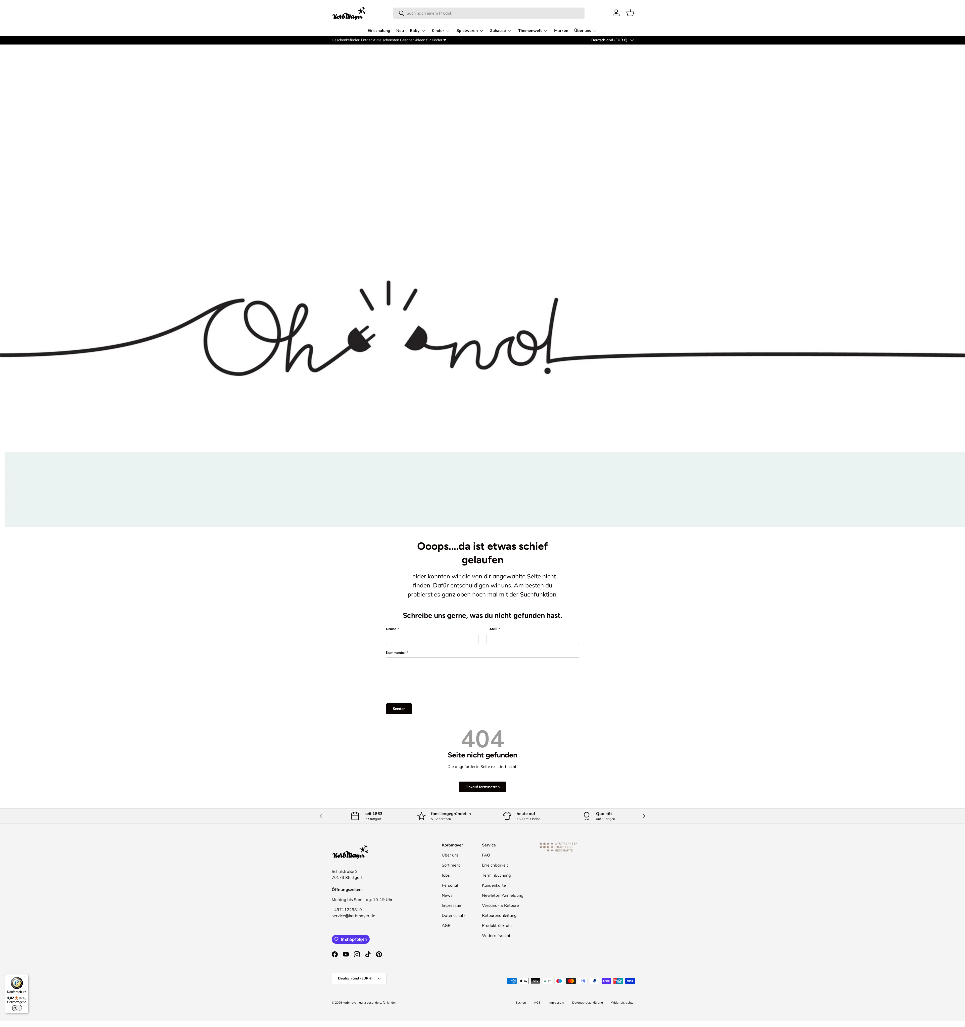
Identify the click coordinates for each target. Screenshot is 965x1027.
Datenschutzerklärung (587, 1002)
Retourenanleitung (499, 915)
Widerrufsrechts (622, 1002)
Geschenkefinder (345, 40)
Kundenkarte (494, 885)
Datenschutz (453, 915)
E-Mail (492, 629)
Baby (414, 30)
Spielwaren (467, 30)
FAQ (486, 855)
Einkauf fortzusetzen (482, 787)
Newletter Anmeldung (502, 895)
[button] (630, 12)
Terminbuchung (496, 875)
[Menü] (25, 977)
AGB (446, 925)
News (447, 895)
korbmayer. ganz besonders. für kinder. (370, 1002)
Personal (450, 885)
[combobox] (489, 13)
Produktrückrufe (497, 925)
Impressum (452, 905)
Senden (399, 708)
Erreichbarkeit (495, 865)
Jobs (446, 875)
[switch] (17, 1008)
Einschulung (379, 30)
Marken (561, 30)
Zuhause (498, 30)
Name (391, 629)
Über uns (582, 30)
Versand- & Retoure (500, 905)
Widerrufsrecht (496, 935)
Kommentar (396, 652)
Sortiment (451, 865)
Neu (400, 30)
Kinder (438, 30)
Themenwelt (530, 30)
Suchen (521, 1002)
